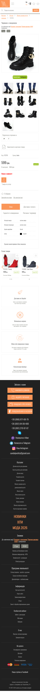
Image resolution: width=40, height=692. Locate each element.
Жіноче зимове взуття (20, 484)
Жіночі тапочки (20, 502)
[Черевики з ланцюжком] (20, 53)
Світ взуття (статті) (20, 590)
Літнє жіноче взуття (20, 494)
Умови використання (20, 597)
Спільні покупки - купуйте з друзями (20, 572)
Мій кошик (20, 618)
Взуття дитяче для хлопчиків (20, 470)
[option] (10, 267)
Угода (20, 601)
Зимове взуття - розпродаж (20, 558)
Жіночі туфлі (20, 491)
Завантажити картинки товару (16, 147)
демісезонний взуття (20, 487)
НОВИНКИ (20, 516)
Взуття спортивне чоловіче (20, 509)
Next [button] (37, 267)
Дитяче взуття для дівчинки (20, 466)
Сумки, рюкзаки (20, 498)
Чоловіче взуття (20, 477)
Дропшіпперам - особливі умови (20, 579)
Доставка (20, 653)
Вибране (20, 622)
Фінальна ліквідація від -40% (20, 554)
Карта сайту (20, 593)
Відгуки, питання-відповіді (20, 634)
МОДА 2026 (20, 527)
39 (11, 279)
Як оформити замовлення (20, 650)
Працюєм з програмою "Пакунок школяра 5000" (22, 27)
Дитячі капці (20, 473)
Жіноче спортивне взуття (20, 505)
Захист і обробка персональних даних (20, 604)
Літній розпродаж (20, 561)
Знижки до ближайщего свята (20, 551)
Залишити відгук (20, 637)
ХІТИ (20, 521)
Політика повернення (20, 660)
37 (10, 279)
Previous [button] (2, 267)
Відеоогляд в (16, 77)
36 (29, 279)
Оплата (20, 657)
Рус (26, 4)
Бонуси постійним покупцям (20, 576)
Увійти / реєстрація (20, 614)
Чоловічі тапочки (20, 480)
